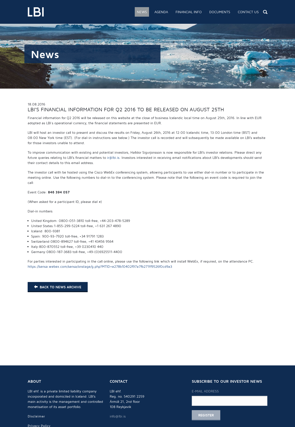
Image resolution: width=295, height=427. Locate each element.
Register (206, 415)
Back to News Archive (60, 287)
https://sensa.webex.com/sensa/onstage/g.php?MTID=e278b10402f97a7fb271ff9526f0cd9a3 (100, 266)
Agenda (161, 12)
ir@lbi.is (113, 157)
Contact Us (248, 12)
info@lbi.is (118, 416)
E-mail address (205, 391)
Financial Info (189, 12)
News (142, 12)
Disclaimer (36, 416)
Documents (219, 12)
